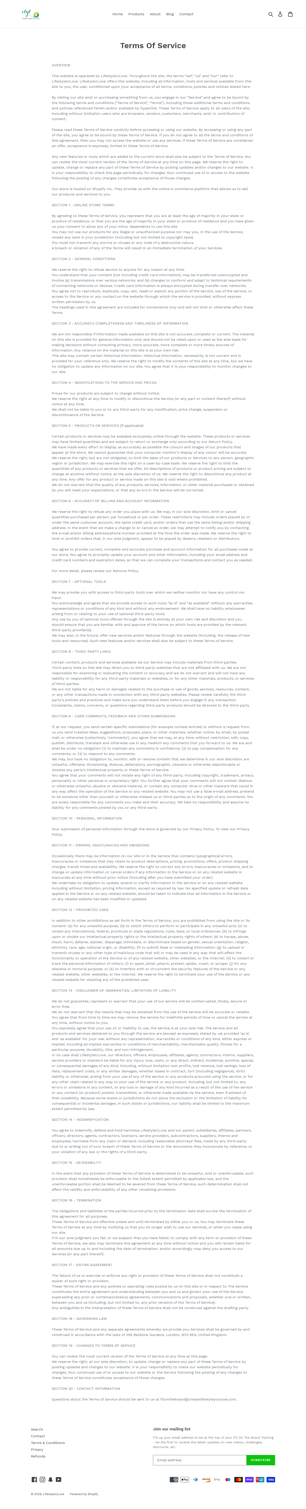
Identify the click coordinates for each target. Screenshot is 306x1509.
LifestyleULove (53, 1494)
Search (37, 1429)
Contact (186, 14)
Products (136, 14)
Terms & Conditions (48, 1443)
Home (117, 14)
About (155, 14)
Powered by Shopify (84, 1494)
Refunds (38, 1456)
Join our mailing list (171, 1429)
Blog (170, 14)
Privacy (37, 1449)
